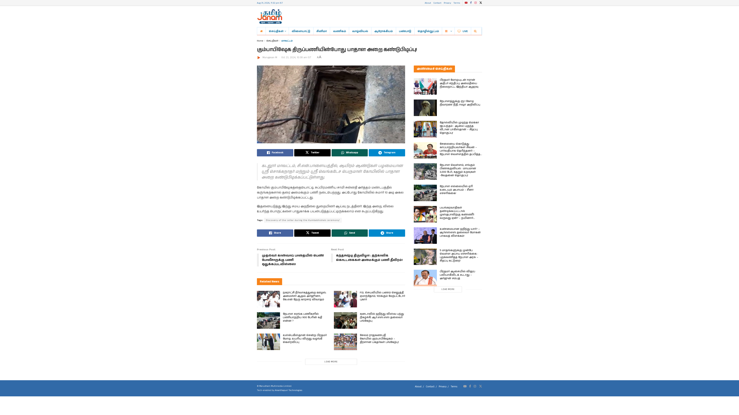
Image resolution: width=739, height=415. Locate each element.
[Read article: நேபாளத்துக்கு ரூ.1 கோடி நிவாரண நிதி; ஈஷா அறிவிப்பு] (425, 108)
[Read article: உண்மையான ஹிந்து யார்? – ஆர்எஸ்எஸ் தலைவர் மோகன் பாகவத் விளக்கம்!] (425, 235)
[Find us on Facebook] (471, 3)
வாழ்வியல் (360, 31)
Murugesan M (269, 57)
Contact (437, 3)
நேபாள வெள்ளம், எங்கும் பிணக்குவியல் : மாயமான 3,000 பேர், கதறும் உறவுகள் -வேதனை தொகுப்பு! (458, 170)
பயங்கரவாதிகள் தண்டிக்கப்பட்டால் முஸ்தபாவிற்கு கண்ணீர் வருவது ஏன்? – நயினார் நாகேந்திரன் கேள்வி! (457, 214)
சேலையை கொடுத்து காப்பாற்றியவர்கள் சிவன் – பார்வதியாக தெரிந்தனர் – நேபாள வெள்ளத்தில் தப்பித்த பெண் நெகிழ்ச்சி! (460, 151)
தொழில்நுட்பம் (428, 31)
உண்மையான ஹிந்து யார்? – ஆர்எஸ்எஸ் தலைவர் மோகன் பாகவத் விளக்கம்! (460, 232)
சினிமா (321, 31)
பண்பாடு (405, 31)
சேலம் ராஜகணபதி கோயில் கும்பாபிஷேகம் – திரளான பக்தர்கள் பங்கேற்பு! (379, 338)
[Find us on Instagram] (475, 3)
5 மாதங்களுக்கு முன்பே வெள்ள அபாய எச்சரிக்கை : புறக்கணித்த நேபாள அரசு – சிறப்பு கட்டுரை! (459, 255)
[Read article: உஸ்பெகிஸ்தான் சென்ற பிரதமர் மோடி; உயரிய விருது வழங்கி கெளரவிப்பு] (268, 342)
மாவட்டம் (287, 40)
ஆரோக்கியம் (383, 31)
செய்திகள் (276, 31)
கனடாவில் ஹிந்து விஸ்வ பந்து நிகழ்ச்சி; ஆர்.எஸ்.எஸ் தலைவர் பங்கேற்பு (382, 317)
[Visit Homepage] (270, 16)
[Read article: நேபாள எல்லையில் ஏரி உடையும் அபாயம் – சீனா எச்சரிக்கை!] (425, 193)
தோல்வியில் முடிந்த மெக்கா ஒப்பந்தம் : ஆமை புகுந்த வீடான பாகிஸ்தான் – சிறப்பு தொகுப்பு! (459, 128)
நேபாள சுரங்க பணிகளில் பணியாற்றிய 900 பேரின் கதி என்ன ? (302, 317)
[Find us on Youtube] (466, 3)
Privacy (447, 3)
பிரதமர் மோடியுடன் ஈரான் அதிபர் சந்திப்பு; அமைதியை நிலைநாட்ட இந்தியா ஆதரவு (459, 83)
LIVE (465, 31)
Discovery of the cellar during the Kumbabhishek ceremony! (303, 220)
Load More (331, 361)
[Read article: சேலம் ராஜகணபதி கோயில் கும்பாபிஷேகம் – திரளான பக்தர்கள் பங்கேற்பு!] (345, 342)
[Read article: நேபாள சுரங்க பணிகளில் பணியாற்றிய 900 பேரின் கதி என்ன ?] (268, 320)
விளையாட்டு (301, 31)
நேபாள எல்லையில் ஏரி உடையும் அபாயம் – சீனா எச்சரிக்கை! (457, 189)
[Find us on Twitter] (480, 3)
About (428, 3)
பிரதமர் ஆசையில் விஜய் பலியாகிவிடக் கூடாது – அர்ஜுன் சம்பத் (457, 275)
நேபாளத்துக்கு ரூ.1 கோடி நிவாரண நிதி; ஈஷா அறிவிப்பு (460, 103)
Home (260, 40)
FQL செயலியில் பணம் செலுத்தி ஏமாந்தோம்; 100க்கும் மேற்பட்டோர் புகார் (382, 296)
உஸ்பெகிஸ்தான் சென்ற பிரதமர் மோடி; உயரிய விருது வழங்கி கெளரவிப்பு (305, 338)
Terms (456, 3)
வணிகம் (339, 31)
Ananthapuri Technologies (288, 390)
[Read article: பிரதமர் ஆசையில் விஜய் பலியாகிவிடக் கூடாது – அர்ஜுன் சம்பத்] (425, 278)
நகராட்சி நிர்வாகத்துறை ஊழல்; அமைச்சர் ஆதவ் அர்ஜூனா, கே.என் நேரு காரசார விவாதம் (304, 296)
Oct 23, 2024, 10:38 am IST (296, 57)
